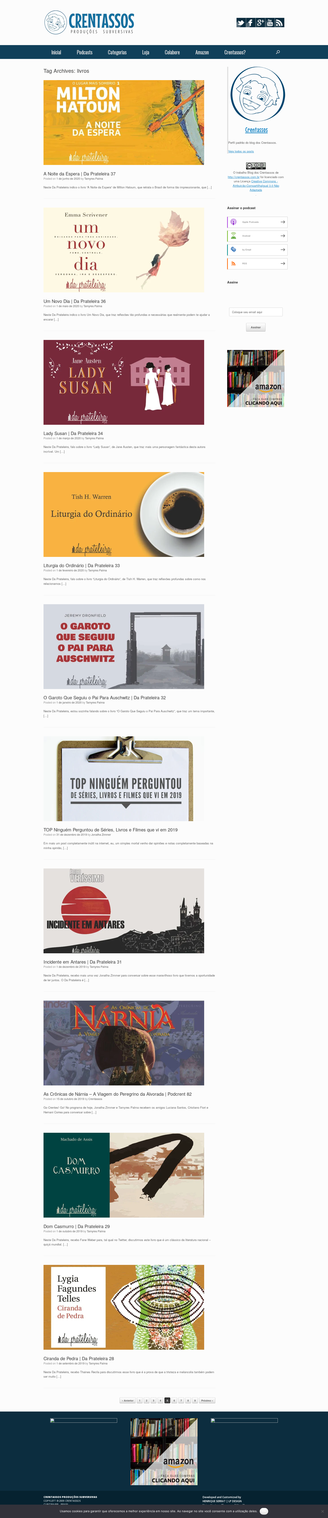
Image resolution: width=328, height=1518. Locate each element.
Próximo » (207, 1400)
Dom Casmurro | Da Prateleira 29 (77, 1226)
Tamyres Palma (93, 178)
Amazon (202, 52)
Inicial (56, 52)
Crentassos (95, 1099)
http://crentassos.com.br (243, 177)
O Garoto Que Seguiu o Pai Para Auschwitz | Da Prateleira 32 (105, 697)
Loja (145, 52)
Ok (264, 1511)
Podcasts (84, 52)
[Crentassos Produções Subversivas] (89, 22)
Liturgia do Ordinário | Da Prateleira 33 (82, 565)
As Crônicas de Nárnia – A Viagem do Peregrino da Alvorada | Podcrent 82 (118, 1094)
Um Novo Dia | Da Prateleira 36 (75, 301)
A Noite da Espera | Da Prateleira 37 (80, 173)
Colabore (172, 52)
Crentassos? (235, 52)
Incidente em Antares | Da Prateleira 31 (83, 961)
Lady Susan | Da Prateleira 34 (73, 433)
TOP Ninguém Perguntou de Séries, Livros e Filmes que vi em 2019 (111, 829)
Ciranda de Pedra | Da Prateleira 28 (79, 1358)
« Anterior (127, 1400)
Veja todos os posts (241, 151)
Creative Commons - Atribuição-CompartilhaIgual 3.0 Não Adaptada (256, 185)
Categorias (117, 52)
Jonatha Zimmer (101, 834)
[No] (322, 1511)
